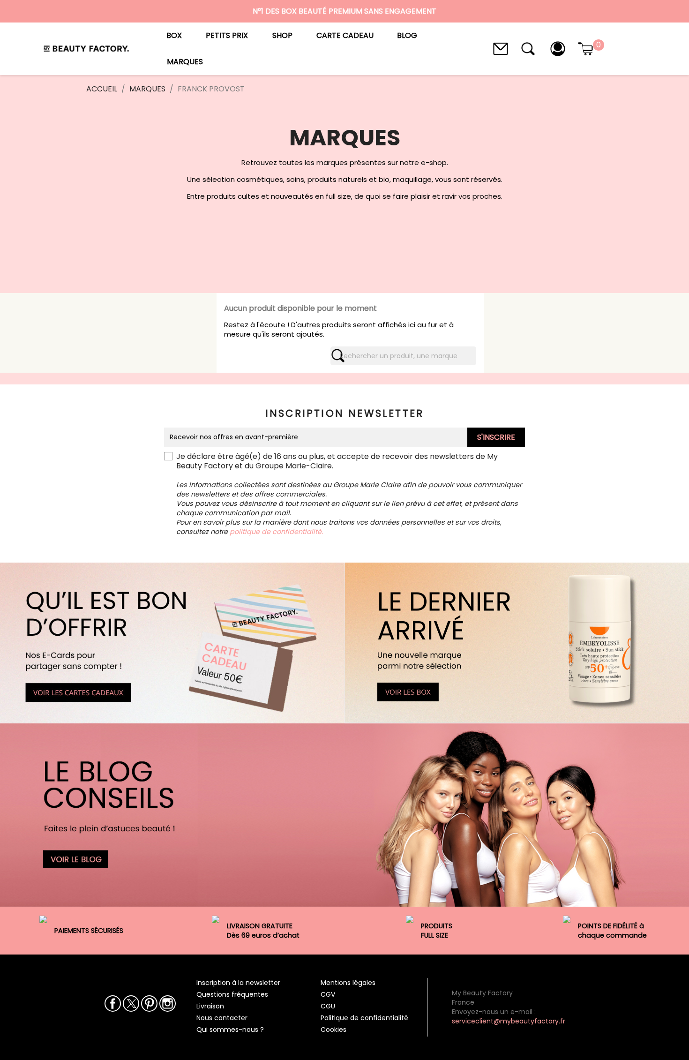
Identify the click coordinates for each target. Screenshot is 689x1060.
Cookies (333, 1029)
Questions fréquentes (232, 994)
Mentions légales (348, 982)
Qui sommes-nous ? (230, 1029)
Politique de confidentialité (364, 1017)
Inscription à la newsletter (238, 982)
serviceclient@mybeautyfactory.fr (508, 1021)
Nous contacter (221, 1017)
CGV (328, 994)
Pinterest (149, 1003)
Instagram (167, 1003)
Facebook (112, 1003)
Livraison (210, 1006)
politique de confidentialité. (276, 531)
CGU (328, 1006)
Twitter (131, 1003)
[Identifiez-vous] (557, 48)
